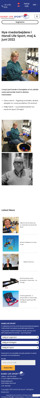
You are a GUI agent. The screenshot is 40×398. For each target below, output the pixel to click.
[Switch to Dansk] (19, 3)
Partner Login (26, 4)
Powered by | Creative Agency (12, 397)
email (3, 359)
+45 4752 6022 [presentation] (7, 6)
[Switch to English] (19, 6)
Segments (20, 22)
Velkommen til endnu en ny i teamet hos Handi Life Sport (28, 225)
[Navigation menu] (36, 16)
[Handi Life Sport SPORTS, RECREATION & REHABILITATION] (15, 16)
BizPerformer (34, 397)
